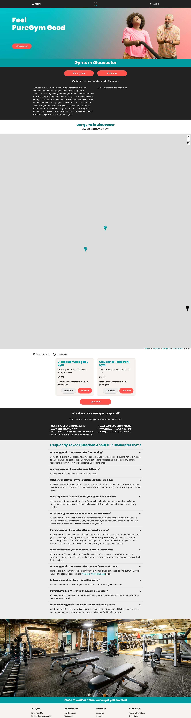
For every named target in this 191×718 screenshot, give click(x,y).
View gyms (79, 73)
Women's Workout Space (93, 574)
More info (68, 390)
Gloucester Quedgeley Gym (73, 363)
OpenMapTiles (166, 348)
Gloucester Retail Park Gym (114, 363)
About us (100, 713)
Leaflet (148, 348)
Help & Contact (70, 713)
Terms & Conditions (137, 713)
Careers (99, 716)
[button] (105, 228)
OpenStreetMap (177, 348)
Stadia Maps (156, 348)
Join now (112, 73)
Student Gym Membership (41, 716)
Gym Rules (133, 716)
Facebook (68, 716)
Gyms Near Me (37, 713)
